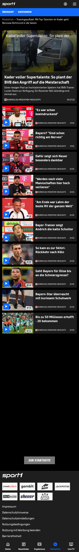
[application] (39, 51)
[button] (39, 51)
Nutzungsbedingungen (16, 524)
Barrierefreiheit (11, 536)
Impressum (9, 506)
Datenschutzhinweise (15, 512)
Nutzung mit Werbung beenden (21, 530)
